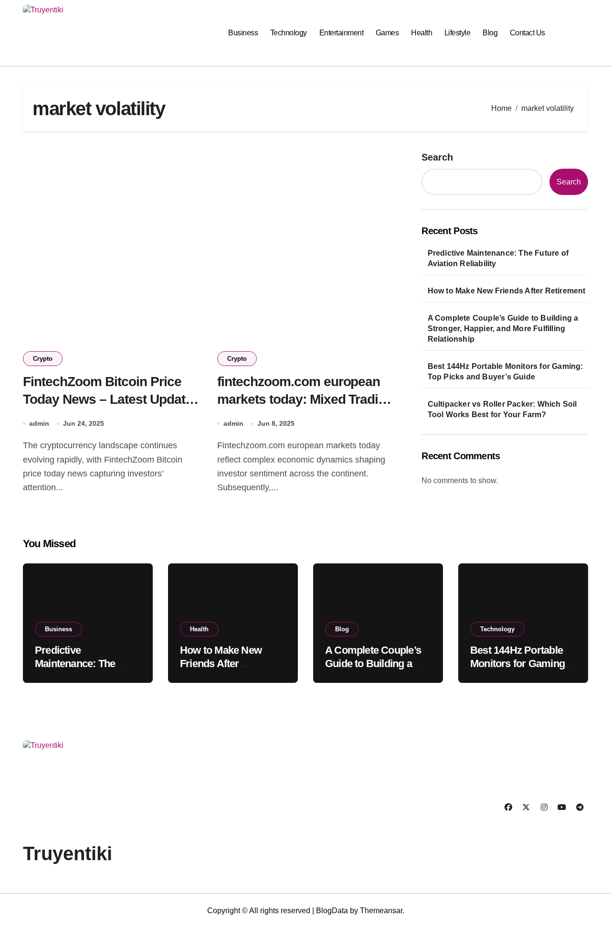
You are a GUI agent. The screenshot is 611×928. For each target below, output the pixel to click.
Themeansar (381, 910)
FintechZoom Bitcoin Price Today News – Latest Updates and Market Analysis (111, 399)
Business (243, 33)
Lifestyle (457, 33)
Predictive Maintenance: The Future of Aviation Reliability (498, 258)
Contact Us (527, 33)
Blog (490, 33)
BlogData (332, 910)
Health (421, 33)
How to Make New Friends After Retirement (507, 291)
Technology (288, 33)
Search (437, 157)
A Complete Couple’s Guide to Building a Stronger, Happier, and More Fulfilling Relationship (503, 328)
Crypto (43, 358)
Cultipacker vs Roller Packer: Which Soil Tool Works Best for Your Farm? (502, 409)
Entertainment (341, 33)
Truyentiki (67, 853)
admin (39, 423)
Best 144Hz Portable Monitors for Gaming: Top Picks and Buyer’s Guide (505, 371)
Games (387, 33)
